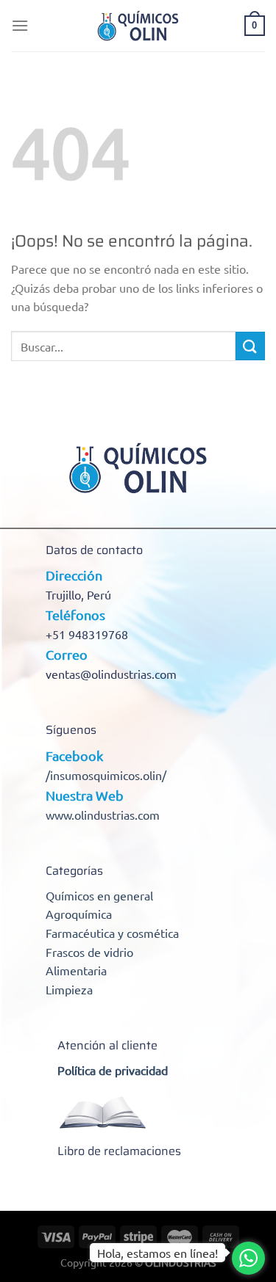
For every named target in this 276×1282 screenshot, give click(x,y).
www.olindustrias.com (103, 814)
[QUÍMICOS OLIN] (138, 25)
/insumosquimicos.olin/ (106, 775)
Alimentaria (76, 970)
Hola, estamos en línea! (157, 1252)
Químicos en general (99, 895)
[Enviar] (250, 346)
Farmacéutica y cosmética (112, 932)
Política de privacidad (112, 1070)
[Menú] (20, 25)
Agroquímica (79, 913)
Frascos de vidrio (89, 951)
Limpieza (69, 989)
